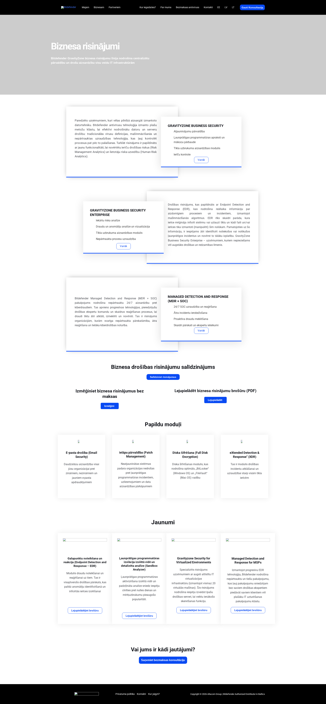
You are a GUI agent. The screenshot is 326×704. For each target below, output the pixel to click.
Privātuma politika (125, 694)
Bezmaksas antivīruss (187, 7)
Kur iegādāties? (148, 7)
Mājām (85, 7)
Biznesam (99, 7)
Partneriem (114, 7)
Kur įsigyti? (154, 694)
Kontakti (208, 7)
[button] (252, 7)
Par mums (165, 7)
